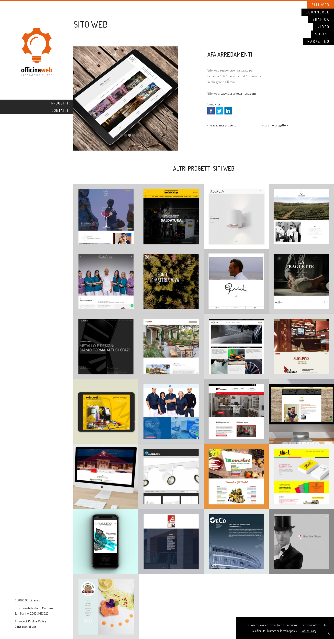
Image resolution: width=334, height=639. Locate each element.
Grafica (321, 19)
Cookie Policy (37, 621)
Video (324, 27)
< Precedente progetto (221, 125)
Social (322, 34)
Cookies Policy (308, 631)
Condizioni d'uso (25, 627)
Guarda (106, 186)
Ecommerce (318, 12)
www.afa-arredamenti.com (238, 93)
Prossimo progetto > (275, 125)
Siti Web (321, 5)
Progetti (59, 103)
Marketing (318, 41)
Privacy (20, 621)
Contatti (60, 110)
